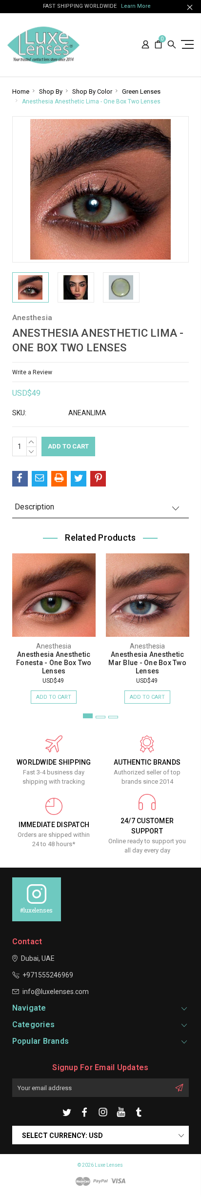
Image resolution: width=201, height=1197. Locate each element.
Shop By (50, 91)
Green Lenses (141, 91)
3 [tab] (113, 717)
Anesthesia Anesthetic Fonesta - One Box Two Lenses (53, 662)
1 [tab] (88, 715)
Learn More (136, 6)
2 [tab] (100, 717)
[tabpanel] (53, 624)
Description (34, 506)
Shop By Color (92, 91)
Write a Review (32, 372)
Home (20, 91)
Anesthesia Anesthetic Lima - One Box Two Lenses (91, 101)
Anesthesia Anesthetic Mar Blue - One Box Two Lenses (147, 662)
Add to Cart (53, 697)
